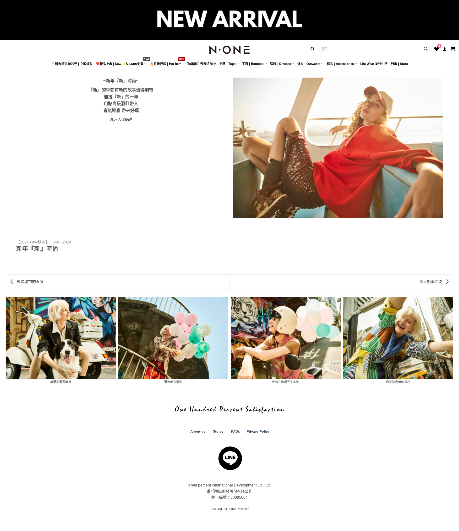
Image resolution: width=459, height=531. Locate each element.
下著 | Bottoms (252, 64)
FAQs (235, 431)
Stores (218, 431)
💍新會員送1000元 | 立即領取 (72, 64)
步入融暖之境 (431, 282)
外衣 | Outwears (308, 64)
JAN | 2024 (61, 242)
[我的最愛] (436, 49)
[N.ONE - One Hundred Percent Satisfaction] (229, 48)
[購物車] (453, 49)
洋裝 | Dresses (280, 64)
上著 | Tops (227, 64)
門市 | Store (399, 64)
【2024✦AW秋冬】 (32, 242)
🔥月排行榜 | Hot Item (165, 64)
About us (197, 431)
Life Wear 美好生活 (374, 64)
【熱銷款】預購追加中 (200, 64)
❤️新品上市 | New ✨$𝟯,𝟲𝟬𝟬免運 (119, 64)
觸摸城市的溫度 (30, 282)
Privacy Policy (258, 431)
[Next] (451, 344)
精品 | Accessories (340, 64)
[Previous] (7, 344)
